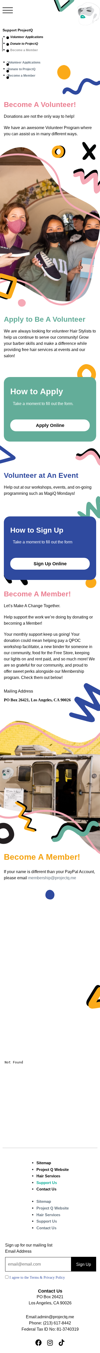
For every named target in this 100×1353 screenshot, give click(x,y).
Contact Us (46, 1189)
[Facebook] (38, 1343)
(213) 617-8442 (57, 1323)
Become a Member (24, 50)
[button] (50, 425)
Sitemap (43, 1163)
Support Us (46, 1182)
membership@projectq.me (52, 878)
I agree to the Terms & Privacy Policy (37, 1277)
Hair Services (48, 1176)
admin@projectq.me (55, 1317)
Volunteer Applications (26, 37)
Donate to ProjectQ (24, 44)
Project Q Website (52, 1169)
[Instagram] (50, 1343)
